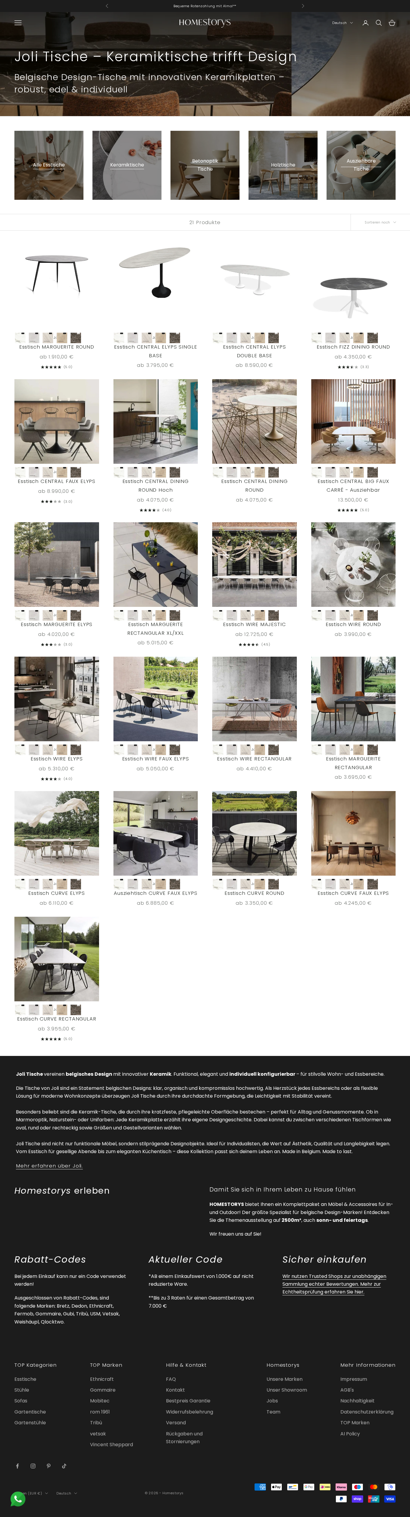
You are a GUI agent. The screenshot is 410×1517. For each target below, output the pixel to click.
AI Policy (350, 1433)
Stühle (21, 1390)
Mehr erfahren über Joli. (49, 1165)
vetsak (98, 1433)
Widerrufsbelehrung (189, 1411)
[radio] (20, 337)
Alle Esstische (49, 164)
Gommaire (103, 1390)
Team (273, 1411)
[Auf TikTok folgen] (64, 1466)
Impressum (353, 1379)
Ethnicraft (102, 1379)
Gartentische (30, 1411)
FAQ (171, 1379)
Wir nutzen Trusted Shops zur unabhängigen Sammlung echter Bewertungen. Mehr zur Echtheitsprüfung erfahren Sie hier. (334, 1284)
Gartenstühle (30, 1422)
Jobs (272, 1400)
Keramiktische (127, 164)
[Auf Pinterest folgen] (49, 1466)
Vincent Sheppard (111, 1444)
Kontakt (175, 1390)
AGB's (347, 1390)
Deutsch (339, 22)
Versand (176, 1422)
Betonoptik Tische (205, 164)
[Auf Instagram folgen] (33, 1466)
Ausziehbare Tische (361, 164)
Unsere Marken (285, 1379)
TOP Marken (354, 1422)
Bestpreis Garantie (188, 1400)
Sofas (20, 1400)
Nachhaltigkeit (357, 1400)
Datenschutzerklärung (366, 1411)
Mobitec (100, 1400)
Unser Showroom (287, 1390)
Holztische (283, 164)
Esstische (25, 1379)
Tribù (96, 1422)
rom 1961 (100, 1411)
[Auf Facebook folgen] (17, 1466)
